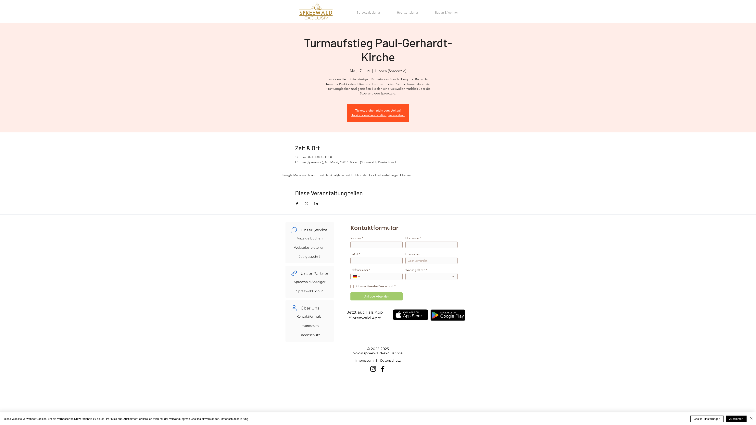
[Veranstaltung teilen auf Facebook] (297, 203)
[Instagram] (373, 369)
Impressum (309, 326)
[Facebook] (383, 369)
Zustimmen (736, 419)
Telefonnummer (360, 270)
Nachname (413, 238)
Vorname (356, 238)
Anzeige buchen (310, 238)
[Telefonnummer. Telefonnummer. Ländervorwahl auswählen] (356, 276)
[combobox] (431, 276)
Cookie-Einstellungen (707, 419)
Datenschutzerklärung (234, 419)
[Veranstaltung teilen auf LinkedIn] (316, 203)
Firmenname (412, 254)
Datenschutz (309, 335)
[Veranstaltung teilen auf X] (307, 203)
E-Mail (355, 254)
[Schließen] (751, 419)
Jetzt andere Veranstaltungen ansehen (378, 115)
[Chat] (294, 230)
